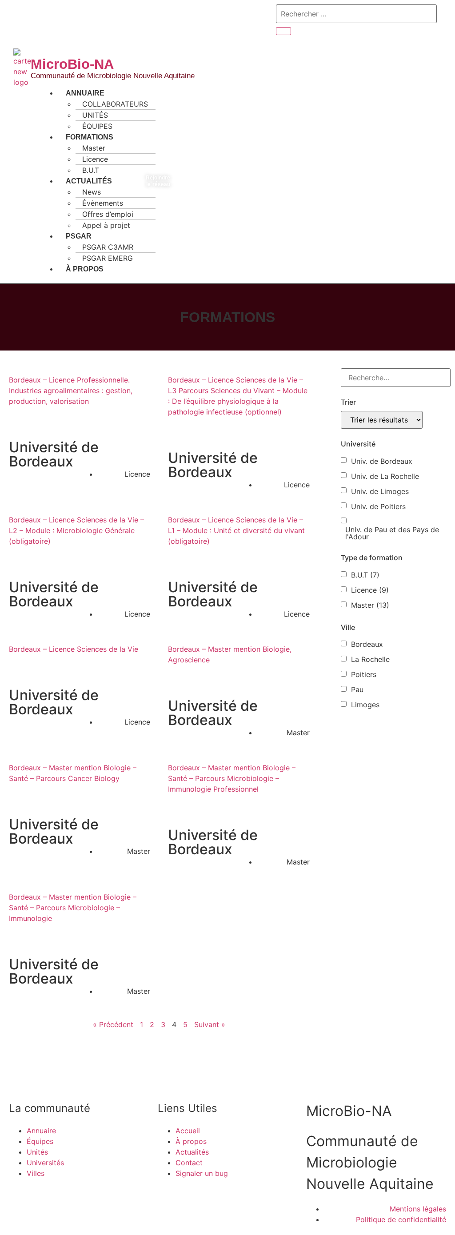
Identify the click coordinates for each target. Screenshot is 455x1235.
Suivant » (209, 1024)
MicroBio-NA (72, 64)
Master (370, 605)
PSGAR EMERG (107, 258)
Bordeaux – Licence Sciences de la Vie (73, 649)
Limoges (365, 704)
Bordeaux (367, 644)
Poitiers (363, 674)
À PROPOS (85, 269)
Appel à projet (106, 225)
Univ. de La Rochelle (385, 476)
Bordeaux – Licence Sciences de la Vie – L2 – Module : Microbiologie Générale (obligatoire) (76, 530)
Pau (357, 689)
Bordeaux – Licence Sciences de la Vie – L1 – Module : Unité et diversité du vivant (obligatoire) (236, 530)
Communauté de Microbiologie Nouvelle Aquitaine (113, 76)
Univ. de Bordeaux (381, 461)
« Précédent (113, 1024)
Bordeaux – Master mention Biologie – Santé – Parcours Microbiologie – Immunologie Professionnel (231, 778)
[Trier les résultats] (382, 420)
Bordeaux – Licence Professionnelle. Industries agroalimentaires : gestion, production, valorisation (70, 390)
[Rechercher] (283, 31)
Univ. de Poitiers (378, 506)
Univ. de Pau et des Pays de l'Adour (392, 533)
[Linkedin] (40, 20)
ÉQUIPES (97, 126)
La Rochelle (370, 659)
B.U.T (90, 170)
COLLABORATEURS (115, 104)
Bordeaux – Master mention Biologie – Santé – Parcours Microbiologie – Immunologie (72, 907)
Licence (370, 590)
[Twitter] (24, 20)
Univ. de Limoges (380, 491)
